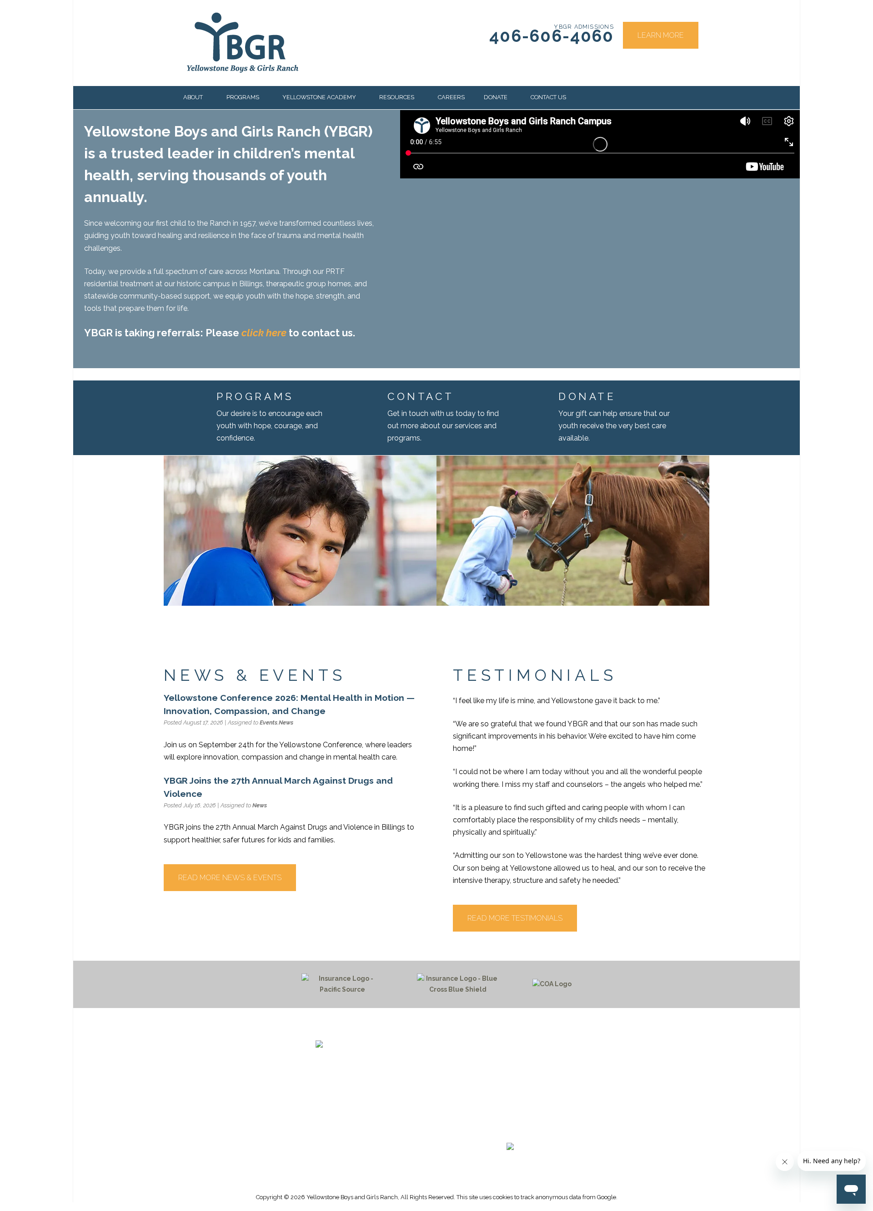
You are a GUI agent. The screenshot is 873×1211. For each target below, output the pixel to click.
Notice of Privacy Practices (510, 1099)
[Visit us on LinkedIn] (527, 1129)
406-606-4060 (551, 36)
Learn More (660, 35)
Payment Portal (510, 1077)
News (286, 722)
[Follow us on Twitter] (506, 1129)
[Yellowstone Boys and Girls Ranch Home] (372, 1056)
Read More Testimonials (514, 918)
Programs (242, 97)
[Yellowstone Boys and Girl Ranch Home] (243, 43)
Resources (396, 97)
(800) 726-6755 (339, 1109)
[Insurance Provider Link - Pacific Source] (342, 984)
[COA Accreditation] (552, 984)
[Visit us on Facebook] (484, 1129)
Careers (451, 97)
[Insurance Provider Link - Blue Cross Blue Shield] (458, 984)
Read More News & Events (229, 877)
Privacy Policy (510, 1110)
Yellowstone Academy (319, 97)
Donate (495, 97)
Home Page (510, 1045)
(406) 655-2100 (339, 1098)
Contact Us (548, 97)
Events (268, 722)
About (193, 97)
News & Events (510, 1066)
